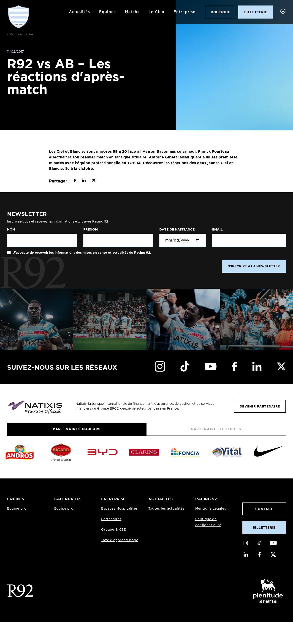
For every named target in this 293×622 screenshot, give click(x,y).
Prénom (90, 229)
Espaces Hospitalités (119, 508)
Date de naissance (177, 229)
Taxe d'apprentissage (119, 540)
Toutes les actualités (166, 508)
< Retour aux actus (20, 34)
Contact (264, 509)
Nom (11, 229)
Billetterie (264, 527)
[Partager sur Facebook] (75, 181)
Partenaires (111, 519)
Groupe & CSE (113, 529)
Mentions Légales (210, 508)
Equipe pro (16, 508)
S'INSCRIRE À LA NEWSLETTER (254, 266)
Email (217, 229)
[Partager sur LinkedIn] (84, 181)
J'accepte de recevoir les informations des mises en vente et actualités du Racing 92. (81, 252)
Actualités (79, 12)
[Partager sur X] (94, 181)
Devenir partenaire (260, 406)
